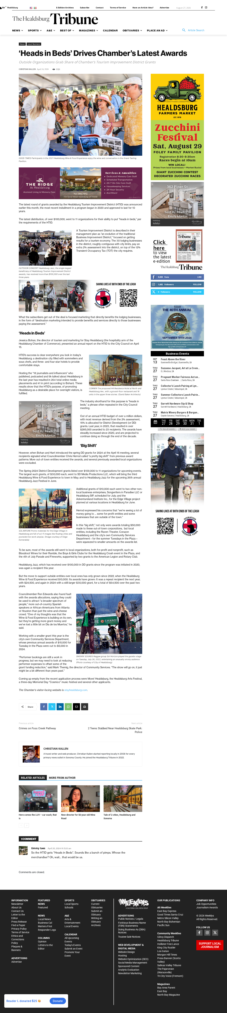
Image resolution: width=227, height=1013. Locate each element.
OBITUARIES (98, 900)
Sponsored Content (128, 966)
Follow (197, 284)
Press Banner (164, 958)
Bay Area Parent (166, 987)
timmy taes (38, 848)
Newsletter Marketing (130, 973)
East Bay (162, 991)
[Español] (36, 7)
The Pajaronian (165, 968)
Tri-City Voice (164, 976)
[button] (192, 30)
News (22, 44)
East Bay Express (166, 911)
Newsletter (17, 904)
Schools (69, 907)
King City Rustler (166, 947)
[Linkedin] (60, 706)
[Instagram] (206, 8)
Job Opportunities (206, 904)
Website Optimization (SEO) (133, 959)
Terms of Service (20, 932)
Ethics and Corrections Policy (17, 939)
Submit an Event (73, 948)
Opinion (42, 941)
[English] (32, 7)
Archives (96, 925)
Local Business (34, 44)
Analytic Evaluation (128, 969)
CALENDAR (71, 934)
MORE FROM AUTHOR (62, 777)
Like (199, 277)
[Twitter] (52, 706)
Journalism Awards (207, 907)
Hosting (122, 955)
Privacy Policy (19, 928)
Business (43, 922)
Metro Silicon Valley (168, 918)
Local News (44, 919)
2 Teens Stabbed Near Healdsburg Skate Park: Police (115, 730)
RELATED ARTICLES (33, 777)
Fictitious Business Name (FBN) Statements (132, 924)
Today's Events (73, 945)
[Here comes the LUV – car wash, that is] (38, 798)
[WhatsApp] (68, 706)
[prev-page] (21, 825)
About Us (16, 907)
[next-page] (26, 825)
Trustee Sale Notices (129, 936)
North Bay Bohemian (168, 921)
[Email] (76, 706)
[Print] (84, 706)
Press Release (19, 921)
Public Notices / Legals (130, 918)
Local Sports (71, 904)
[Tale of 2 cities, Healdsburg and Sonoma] (123, 798)
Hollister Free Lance (168, 944)
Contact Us (17, 911)
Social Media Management (132, 962)
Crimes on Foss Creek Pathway (37, 728)
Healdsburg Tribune (168, 940)
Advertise (16, 961)
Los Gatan (163, 951)
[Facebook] (202, 8)
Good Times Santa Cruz (170, 914)
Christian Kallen (27, 69)
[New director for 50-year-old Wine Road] (80, 798)
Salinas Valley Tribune (169, 965)
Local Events (72, 926)
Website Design (126, 952)
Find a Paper (18, 925)
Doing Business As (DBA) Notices (131, 931)
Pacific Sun (163, 925)
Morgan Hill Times (167, 954)
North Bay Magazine (168, 994)
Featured (43, 907)
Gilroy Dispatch (165, 936)
